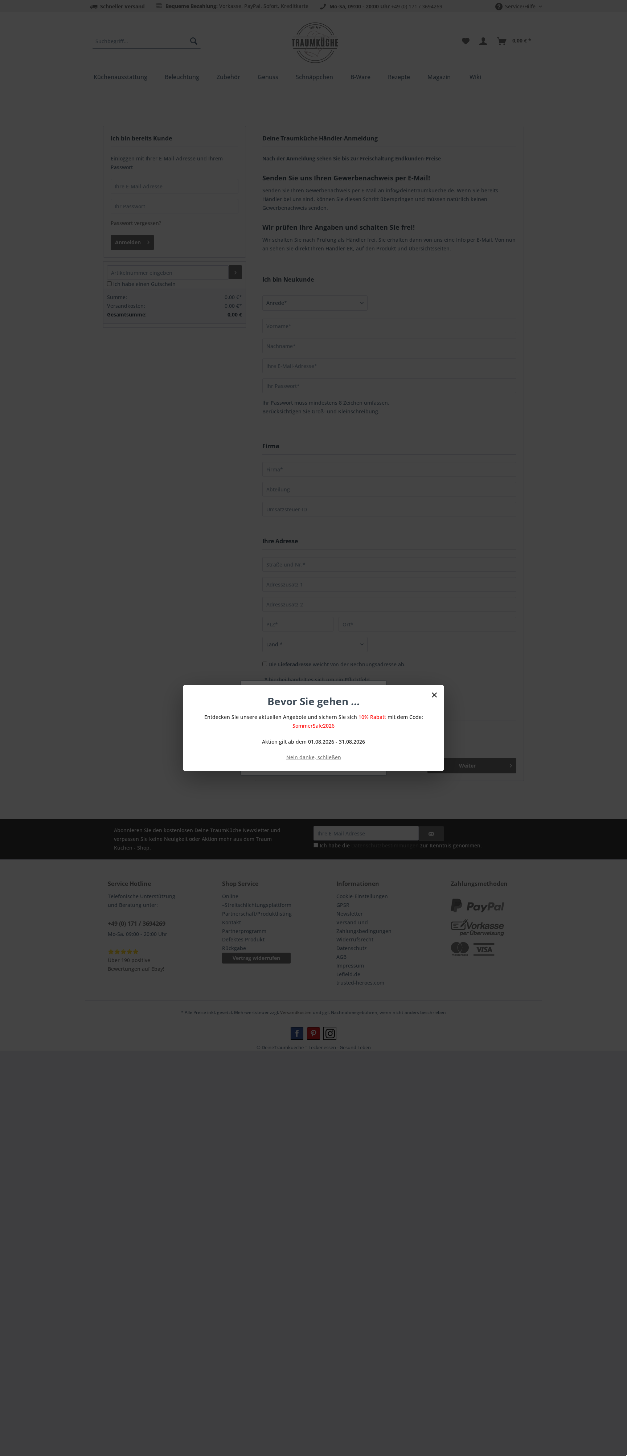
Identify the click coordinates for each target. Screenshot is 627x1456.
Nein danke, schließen (313, 757)
